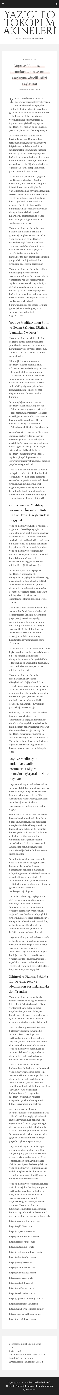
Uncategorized (29, 60)
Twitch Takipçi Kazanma (21, 1358)
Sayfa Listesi (15, 1351)
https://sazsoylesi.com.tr (21, 1262)
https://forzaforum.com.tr (22, 1242)
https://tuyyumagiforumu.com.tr (25, 1221)
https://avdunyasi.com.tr (21, 1278)
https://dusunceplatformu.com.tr (25, 1314)
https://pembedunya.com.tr (22, 1272)
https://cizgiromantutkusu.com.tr (25, 1252)
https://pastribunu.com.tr (21, 1247)
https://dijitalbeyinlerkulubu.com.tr (26, 1309)
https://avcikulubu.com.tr (21, 1283)
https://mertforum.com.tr (21, 1288)
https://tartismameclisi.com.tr (23, 1304)
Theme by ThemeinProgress (20, 1386)
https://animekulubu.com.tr (22, 1257)
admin (37, 89)
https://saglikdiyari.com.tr (22, 1226)
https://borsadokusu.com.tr (22, 1319)
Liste (11, 1347)
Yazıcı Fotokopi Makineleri (29, 24)
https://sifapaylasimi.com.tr (22, 1231)
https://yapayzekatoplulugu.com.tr (26, 1298)
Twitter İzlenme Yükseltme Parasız (26, 1362)
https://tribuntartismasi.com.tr (24, 1236)
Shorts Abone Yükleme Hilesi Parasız (27, 1354)
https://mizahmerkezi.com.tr (23, 1267)
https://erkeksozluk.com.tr (22, 1293)
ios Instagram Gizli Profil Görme (25, 1344)
